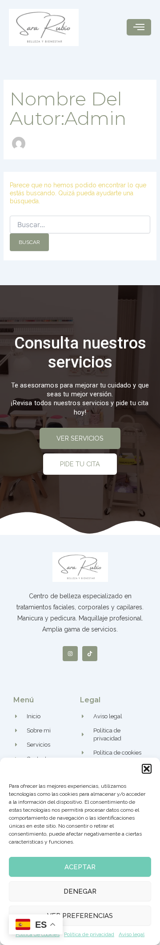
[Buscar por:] (80, 225)
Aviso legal (131, 934)
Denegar (80, 891)
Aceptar (80, 867)
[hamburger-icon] (139, 27)
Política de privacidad (89, 934)
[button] (146, 768)
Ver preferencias (80, 916)
